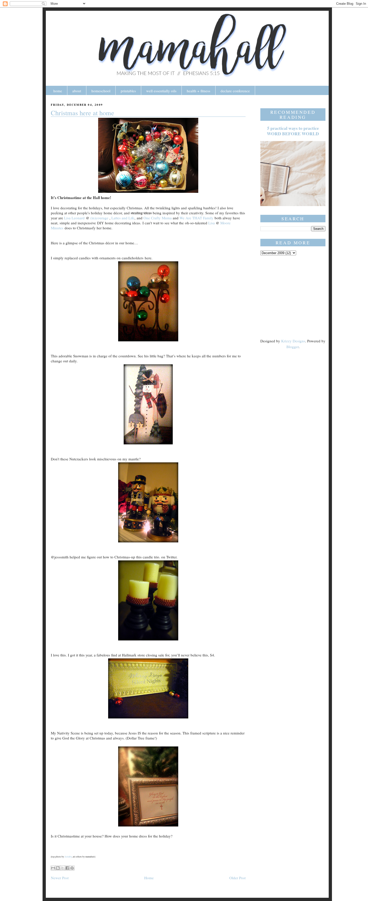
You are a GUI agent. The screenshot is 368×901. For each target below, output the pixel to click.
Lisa (211, 222)
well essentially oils (161, 90)
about (76, 90)
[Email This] (53, 867)
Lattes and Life (122, 217)
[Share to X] (62, 867)
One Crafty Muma (157, 217)
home (57, 90)
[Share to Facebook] (67, 867)
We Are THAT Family (196, 217)
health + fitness (198, 90)
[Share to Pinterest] (72, 867)
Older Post (237, 877)
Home (149, 877)
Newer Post (60, 877)
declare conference (235, 90)
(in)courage (99, 217)
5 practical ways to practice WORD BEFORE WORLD (293, 131)
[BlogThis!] (57, 867)
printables (128, 90)
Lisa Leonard (74, 217)
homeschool (100, 90)
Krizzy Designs (293, 340)
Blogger (292, 346)
